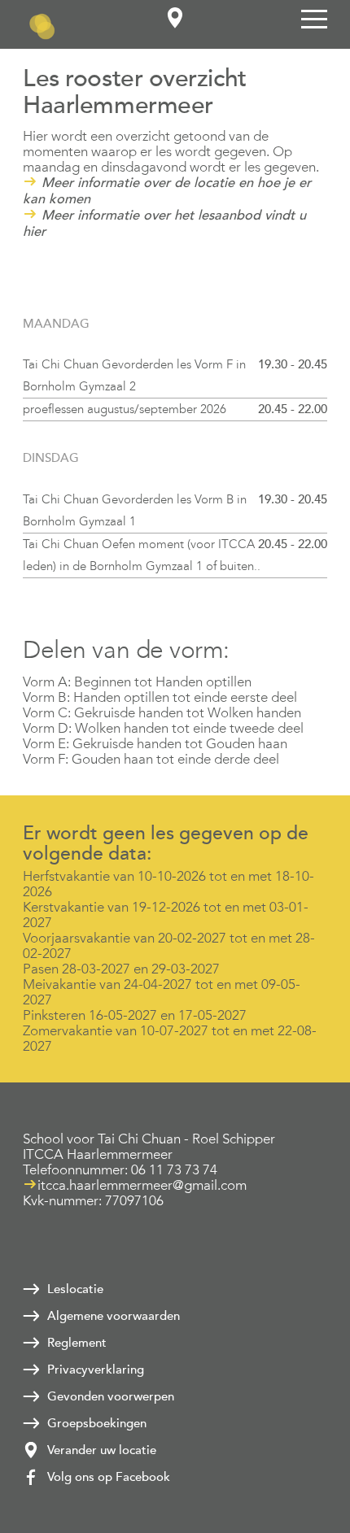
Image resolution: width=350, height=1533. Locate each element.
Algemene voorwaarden (113, 1316)
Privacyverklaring (95, 1369)
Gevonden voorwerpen (110, 1396)
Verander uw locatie (101, 1450)
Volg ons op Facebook (108, 1477)
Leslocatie (75, 1289)
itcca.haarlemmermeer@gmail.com (142, 1185)
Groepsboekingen (97, 1423)
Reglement (77, 1342)
